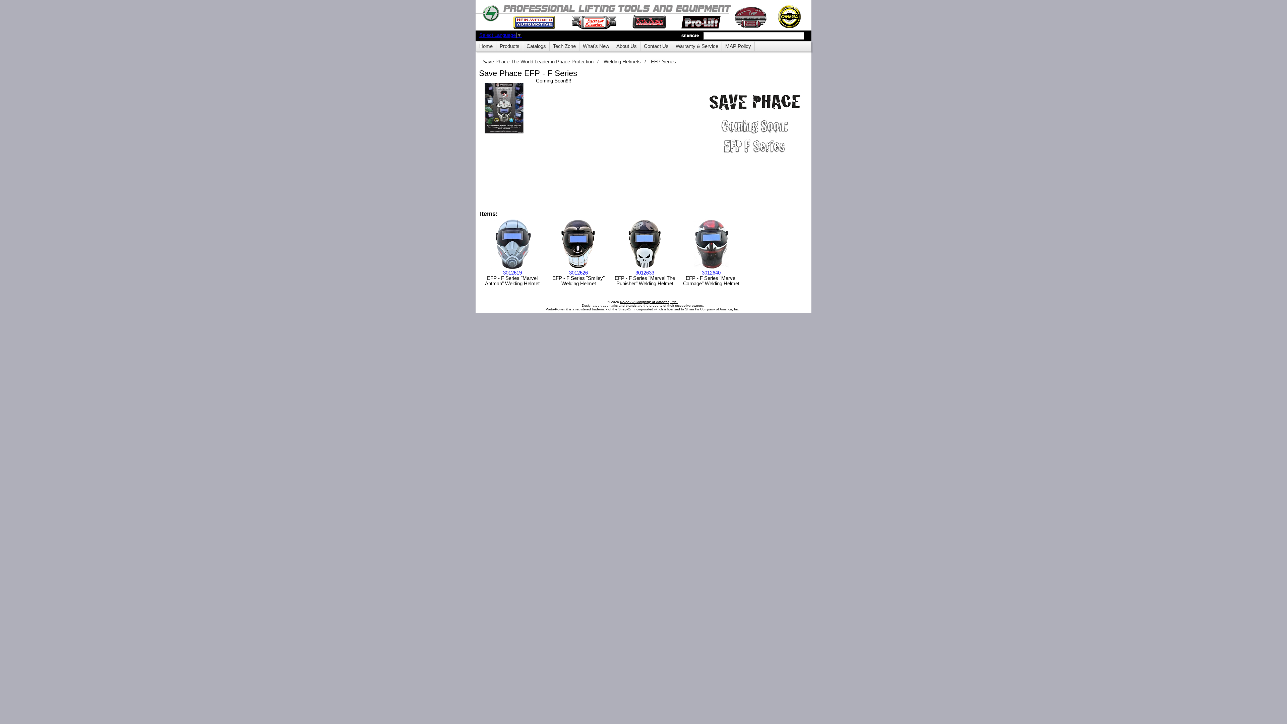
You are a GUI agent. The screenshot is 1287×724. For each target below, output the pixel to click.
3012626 (578, 273)
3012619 (512, 273)
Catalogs (536, 46)
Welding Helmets (622, 61)
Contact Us (656, 46)
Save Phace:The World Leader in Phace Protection (538, 61)
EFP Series (663, 61)
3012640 (711, 273)
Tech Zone (564, 46)
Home (486, 46)
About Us (626, 46)
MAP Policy (738, 46)
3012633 (644, 273)
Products (509, 46)
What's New (596, 46)
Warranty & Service (697, 46)
